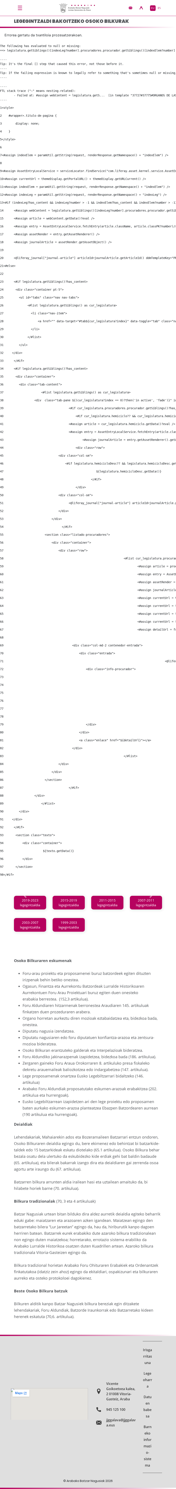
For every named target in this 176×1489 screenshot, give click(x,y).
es (159, 8)
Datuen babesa (147, 1406)
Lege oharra (147, 1380)
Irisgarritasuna (147, 1356)
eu (153, 8)
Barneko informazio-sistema (148, 1446)
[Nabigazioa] (20, 8)
